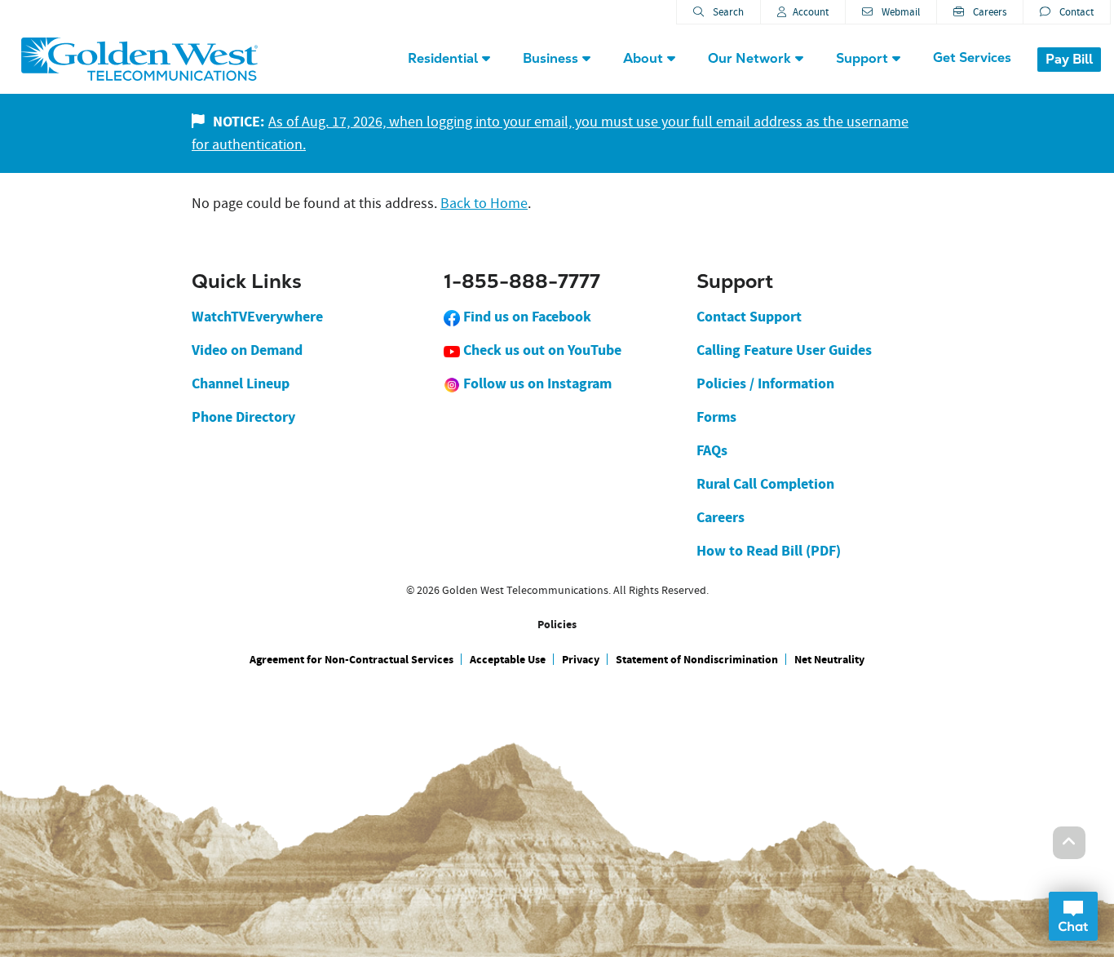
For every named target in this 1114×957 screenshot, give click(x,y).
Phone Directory (243, 417)
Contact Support (749, 316)
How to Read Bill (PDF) (768, 550)
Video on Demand (247, 350)
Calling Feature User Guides (784, 350)
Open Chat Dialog (1073, 916)
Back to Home (484, 203)
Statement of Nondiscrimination (697, 659)
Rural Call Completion (765, 484)
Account (811, 12)
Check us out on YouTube (540, 350)
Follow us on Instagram (536, 383)
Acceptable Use (508, 659)
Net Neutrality (829, 659)
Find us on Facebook (525, 316)
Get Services (972, 57)
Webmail (899, 12)
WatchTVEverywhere (257, 316)
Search (727, 12)
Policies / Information (765, 383)
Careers (988, 12)
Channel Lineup (241, 383)
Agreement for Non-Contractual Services (351, 659)
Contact (1075, 12)
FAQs (711, 450)
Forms (716, 417)
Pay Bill (1069, 59)
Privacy (580, 659)
